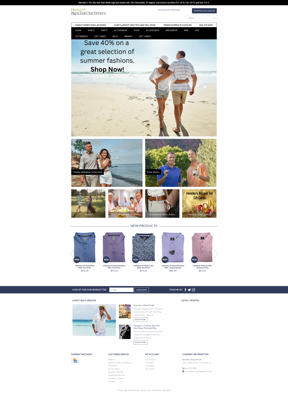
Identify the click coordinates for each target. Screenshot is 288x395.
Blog (115, 36)
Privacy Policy (114, 369)
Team (136, 30)
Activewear (120, 30)
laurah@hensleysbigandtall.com (198, 371)
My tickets (149, 366)
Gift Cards (145, 36)
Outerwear (81, 36)
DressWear (171, 30)
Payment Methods (116, 372)
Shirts (91, 30)
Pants (104, 30)
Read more (140, 319)
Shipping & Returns (116, 375)
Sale (197, 30)
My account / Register (169, 10)
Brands (128, 36)
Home (78, 30)
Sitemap (111, 381)
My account (150, 359)
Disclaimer (112, 366)
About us (112, 359)
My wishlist (150, 369)
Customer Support (116, 378)
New (186, 30)
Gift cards (100, 36)
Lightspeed (166, 390)
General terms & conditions (120, 363)
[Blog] (94, 331)
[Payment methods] (75, 361)
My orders (149, 363)
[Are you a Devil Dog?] (125, 311)
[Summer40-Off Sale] (144, 87)
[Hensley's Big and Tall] (88, 11)
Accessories (152, 30)
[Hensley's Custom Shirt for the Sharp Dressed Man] (125, 331)
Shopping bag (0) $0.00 (204, 11)
